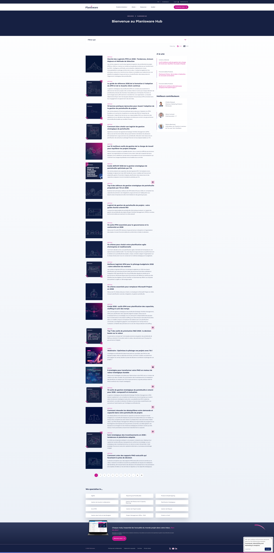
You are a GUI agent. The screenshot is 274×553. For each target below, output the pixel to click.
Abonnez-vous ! (118, 538)
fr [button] (158, 1)
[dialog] (258, 545)
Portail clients (147, 548)
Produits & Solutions (121, 7)
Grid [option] (187, 46)
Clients (133, 7)
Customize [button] (247, 549)
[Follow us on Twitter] (170, 549)
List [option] (181, 46)
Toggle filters (185, 39)
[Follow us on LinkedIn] (176, 549)
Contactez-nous (180, 7)
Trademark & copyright (129, 548)
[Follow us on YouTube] (173, 549)
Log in (175, 1)
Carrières (139, 548)
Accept (268, 549)
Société (153, 7)
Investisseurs (165, 1)
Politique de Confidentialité (115, 548)
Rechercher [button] (183, 1)
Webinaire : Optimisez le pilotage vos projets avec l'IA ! (129, 351)
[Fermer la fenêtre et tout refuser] (271, 538)
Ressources (143, 7)
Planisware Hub (142, 16)
